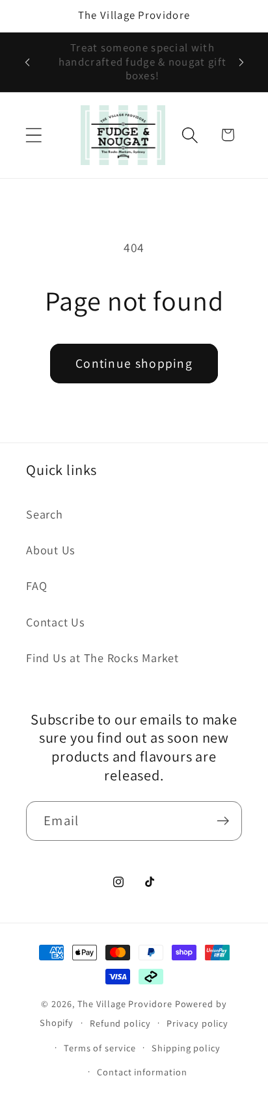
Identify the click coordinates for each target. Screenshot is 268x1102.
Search (44, 514)
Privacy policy (197, 1023)
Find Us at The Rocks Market (102, 657)
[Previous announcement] (27, 62)
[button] (33, 134)
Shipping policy (186, 1048)
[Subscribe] (222, 821)
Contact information (142, 1072)
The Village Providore (124, 1003)
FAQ (36, 585)
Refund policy (120, 1023)
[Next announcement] (241, 62)
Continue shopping (134, 363)
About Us (50, 549)
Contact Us (55, 622)
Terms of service (100, 1048)
